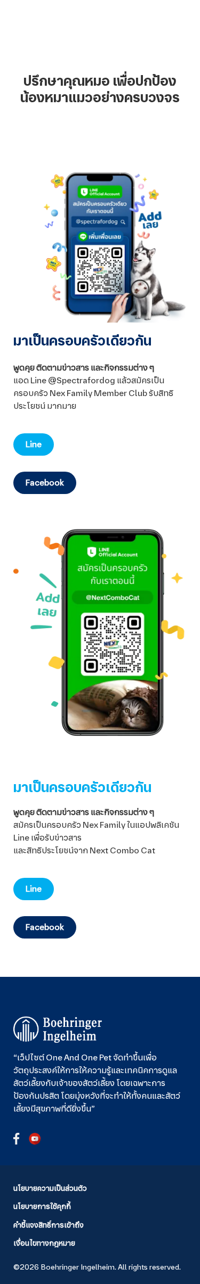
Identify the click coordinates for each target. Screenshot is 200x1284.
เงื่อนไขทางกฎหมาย (44, 1243)
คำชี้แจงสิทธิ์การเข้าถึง (48, 1225)
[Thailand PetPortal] (57, 1029)
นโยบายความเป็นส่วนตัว (50, 1188)
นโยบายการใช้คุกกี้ (42, 1206)
